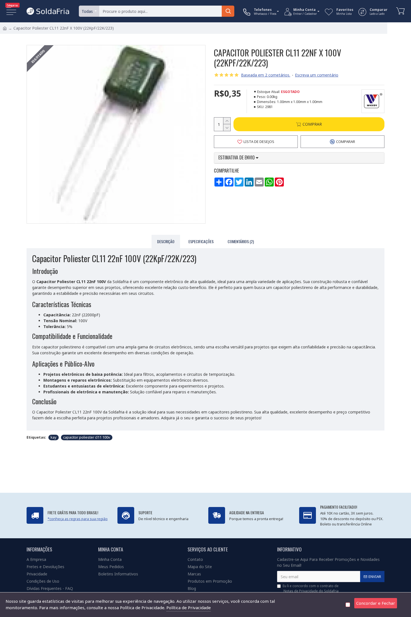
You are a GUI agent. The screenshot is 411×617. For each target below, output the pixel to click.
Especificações (201, 241)
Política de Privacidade (188, 607)
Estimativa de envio (237, 157)
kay (53, 437)
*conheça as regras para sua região (78, 518)
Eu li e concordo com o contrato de (311, 588)
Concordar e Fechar (375, 603)
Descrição (165, 241)
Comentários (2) (241, 241)
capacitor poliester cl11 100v (86, 437)
